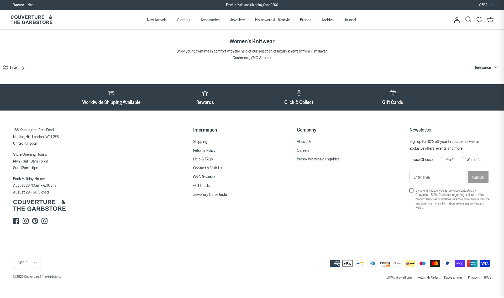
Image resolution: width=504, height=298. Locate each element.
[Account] (457, 19)
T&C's (487, 277)
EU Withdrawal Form (399, 277)
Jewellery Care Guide (210, 194)
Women (18, 5)
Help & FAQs (203, 158)
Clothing (183, 19)
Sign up (478, 177)
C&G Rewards (204, 176)
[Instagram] (26, 221)
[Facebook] (16, 221)
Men (31, 5)
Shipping (200, 141)
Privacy (473, 277)
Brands (305, 19)
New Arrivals (157, 19)
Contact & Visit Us (207, 167)
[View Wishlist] (479, 19)
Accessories (210, 19)
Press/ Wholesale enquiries (318, 158)
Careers (303, 150)
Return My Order (428, 277)
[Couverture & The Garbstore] (31, 19)
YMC (254, 57)
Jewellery (237, 19)
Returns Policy (204, 150)
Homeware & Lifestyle (272, 19)
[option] (252, 5)
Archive (328, 19)
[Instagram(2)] (44, 221)
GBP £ (483, 5)
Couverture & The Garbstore (42, 276)
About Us (304, 141)
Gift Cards (201, 185)
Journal (350, 19)
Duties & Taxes (453, 277)
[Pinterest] (35, 221)
